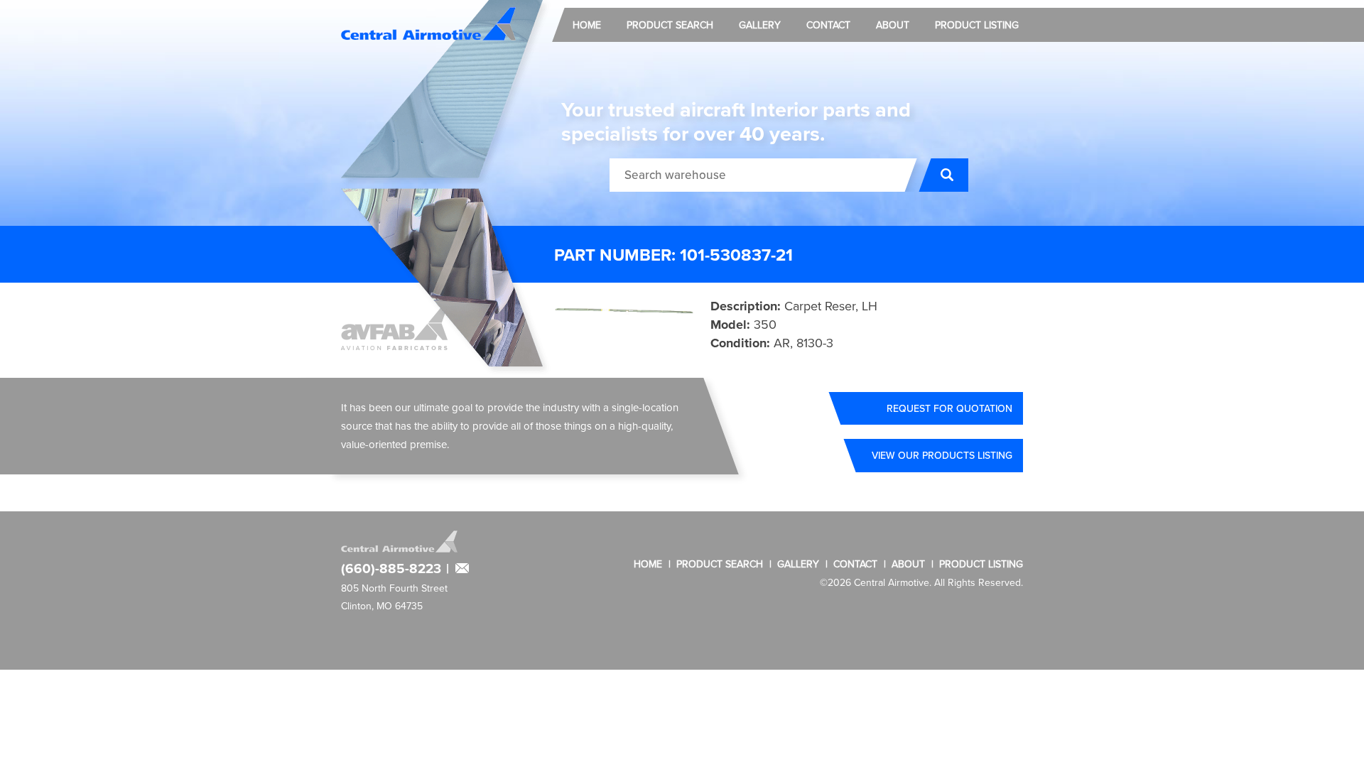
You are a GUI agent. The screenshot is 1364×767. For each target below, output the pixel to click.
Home (587, 25)
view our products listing (942, 455)
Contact (828, 25)
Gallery (760, 25)
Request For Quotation (949, 408)
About (892, 25)
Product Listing (977, 25)
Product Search (670, 25)
